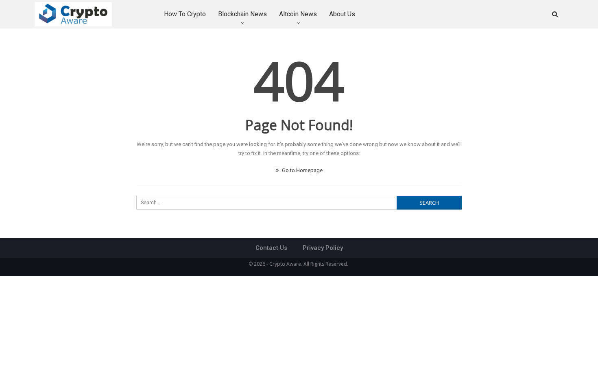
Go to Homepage (302, 170)
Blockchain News (242, 14)
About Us (342, 14)
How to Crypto (185, 14)
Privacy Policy (323, 247)
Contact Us (271, 247)
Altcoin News (298, 14)
